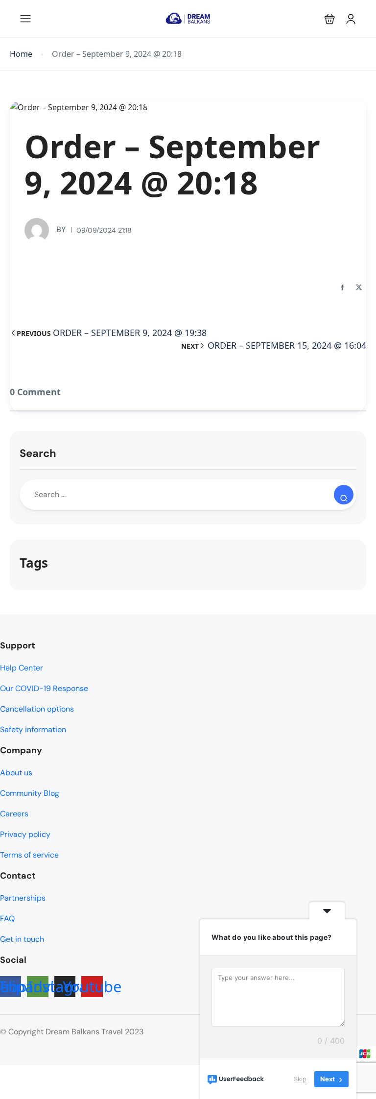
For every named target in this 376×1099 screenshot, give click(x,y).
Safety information (33, 729)
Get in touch (22, 939)
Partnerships (23, 898)
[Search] (343, 494)
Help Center (21, 668)
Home (21, 54)
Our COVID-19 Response (44, 688)
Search (38, 453)
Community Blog (29, 793)
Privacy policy (25, 834)
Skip (300, 1079)
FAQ (7, 918)
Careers (14, 814)
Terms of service (29, 855)
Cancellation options (37, 709)
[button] (329, 18)
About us (16, 772)
